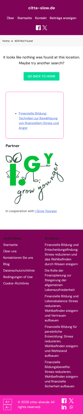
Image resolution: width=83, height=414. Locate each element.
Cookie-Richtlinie (16, 283)
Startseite (24, 18)
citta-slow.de (41, 7)
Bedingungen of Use (18, 277)
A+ (7, 402)
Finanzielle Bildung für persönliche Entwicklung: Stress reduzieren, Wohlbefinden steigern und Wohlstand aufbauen (61, 341)
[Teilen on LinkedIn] (64, 408)
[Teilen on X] (71, 402)
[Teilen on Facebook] (38, 27)
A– (7, 407)
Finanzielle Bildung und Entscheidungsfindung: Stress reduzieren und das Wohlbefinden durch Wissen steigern (62, 254)
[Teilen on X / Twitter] (44, 27)
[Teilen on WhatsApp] (71, 408)
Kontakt (41, 18)
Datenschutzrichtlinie (19, 270)
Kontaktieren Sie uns (18, 258)
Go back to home (41, 76)
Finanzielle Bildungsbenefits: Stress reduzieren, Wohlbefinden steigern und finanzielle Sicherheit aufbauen (61, 374)
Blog (6, 264)
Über (10, 18)
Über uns (10, 251)
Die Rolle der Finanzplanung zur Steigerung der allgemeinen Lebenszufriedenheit (60, 280)
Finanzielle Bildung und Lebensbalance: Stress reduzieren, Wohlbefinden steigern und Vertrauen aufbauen (62, 308)
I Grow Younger (46, 211)
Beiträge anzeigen (63, 18)
